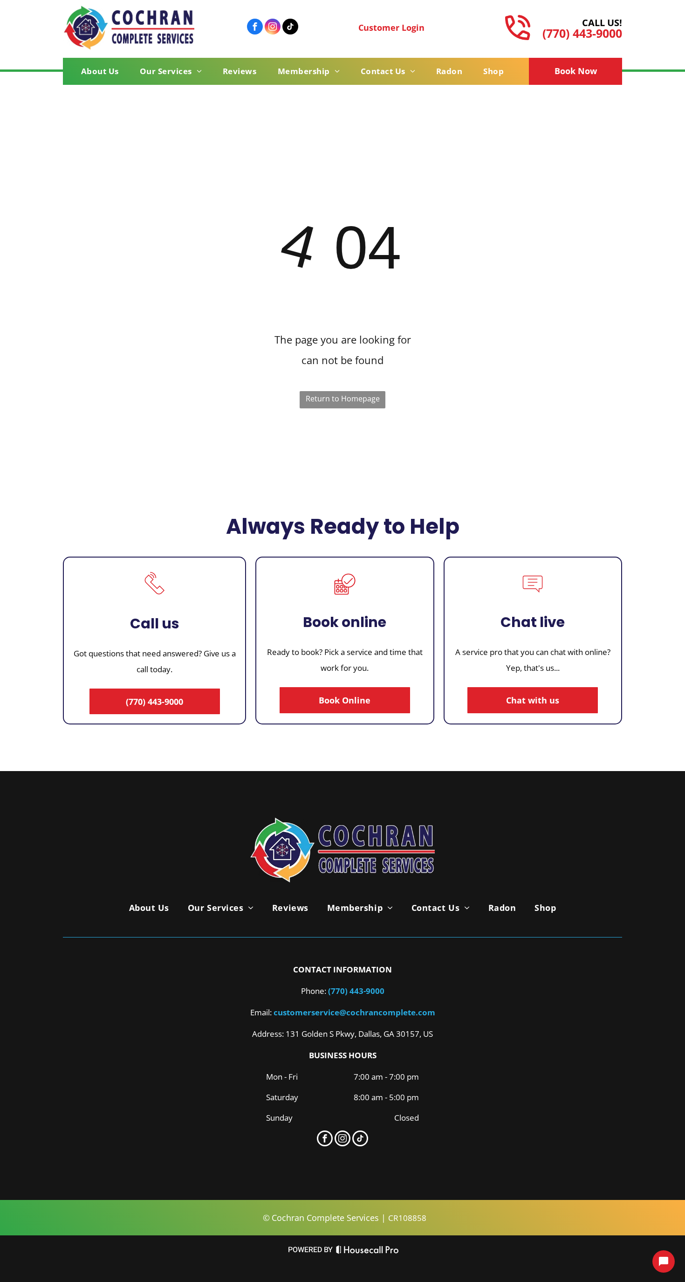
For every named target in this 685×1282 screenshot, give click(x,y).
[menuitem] (103, 71)
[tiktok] (290, 28)
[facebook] (255, 28)
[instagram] (273, 28)
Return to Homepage (343, 398)
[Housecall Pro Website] (367, 1252)
